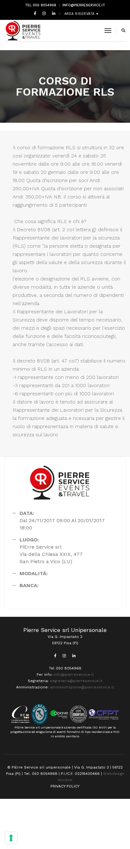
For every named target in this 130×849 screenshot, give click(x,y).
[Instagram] (44, 13)
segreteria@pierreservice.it (76, 681)
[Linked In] (53, 13)
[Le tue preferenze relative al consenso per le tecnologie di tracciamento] (11, 838)
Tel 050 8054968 (40, 5)
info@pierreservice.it (83, 5)
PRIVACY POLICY (65, 786)
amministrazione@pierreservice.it (82, 687)
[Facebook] (35, 13)
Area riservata (80, 14)
